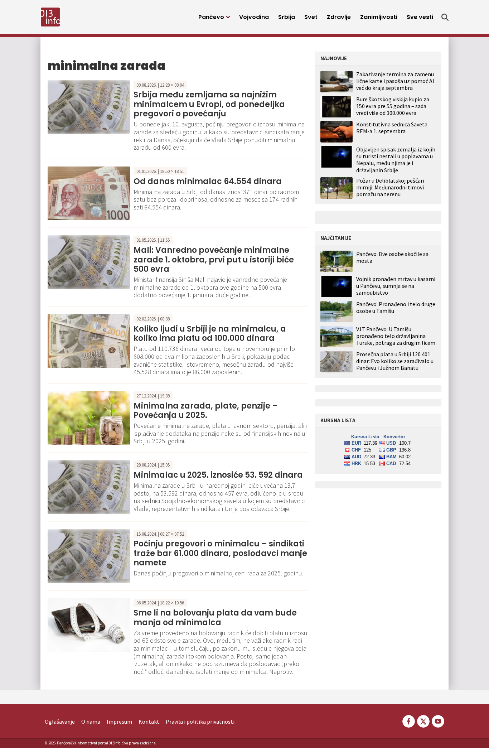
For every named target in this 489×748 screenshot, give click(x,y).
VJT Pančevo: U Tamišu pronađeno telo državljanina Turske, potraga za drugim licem (395, 336)
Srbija (286, 17)
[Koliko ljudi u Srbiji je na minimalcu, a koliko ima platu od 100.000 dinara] (89, 340)
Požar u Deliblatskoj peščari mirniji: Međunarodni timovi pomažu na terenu (390, 187)
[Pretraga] (445, 17)
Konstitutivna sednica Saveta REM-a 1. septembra (391, 128)
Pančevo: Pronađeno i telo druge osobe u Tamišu (395, 307)
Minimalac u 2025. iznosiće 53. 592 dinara (218, 475)
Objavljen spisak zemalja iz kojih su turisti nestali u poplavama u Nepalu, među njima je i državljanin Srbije (395, 160)
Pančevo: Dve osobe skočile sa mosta (392, 257)
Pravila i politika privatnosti (200, 721)
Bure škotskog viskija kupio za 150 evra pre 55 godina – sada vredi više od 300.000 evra (392, 106)
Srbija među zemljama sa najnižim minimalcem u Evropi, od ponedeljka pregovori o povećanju (209, 104)
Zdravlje (339, 17)
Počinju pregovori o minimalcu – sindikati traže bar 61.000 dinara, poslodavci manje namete (220, 553)
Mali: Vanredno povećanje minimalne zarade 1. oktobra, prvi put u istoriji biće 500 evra (214, 260)
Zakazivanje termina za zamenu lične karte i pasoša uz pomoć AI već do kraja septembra (395, 81)
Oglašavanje (60, 721)
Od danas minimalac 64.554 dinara (208, 181)
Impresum (119, 721)
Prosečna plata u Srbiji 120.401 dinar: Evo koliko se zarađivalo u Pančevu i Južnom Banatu (395, 361)
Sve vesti (420, 17)
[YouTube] (437, 720)
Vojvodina (254, 17)
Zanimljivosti (378, 17)
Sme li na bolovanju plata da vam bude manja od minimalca (215, 617)
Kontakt (149, 721)
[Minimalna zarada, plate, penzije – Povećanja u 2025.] (89, 417)
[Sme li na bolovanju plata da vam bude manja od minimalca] (89, 624)
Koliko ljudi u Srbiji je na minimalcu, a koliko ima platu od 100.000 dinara (210, 333)
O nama (90, 721)
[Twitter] (423, 720)
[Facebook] (408, 720)
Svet (311, 17)
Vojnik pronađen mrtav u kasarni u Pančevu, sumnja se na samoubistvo (395, 286)
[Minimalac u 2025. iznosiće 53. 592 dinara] (89, 486)
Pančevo (211, 17)
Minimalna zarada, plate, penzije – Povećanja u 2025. (206, 410)
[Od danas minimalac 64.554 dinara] (89, 192)
